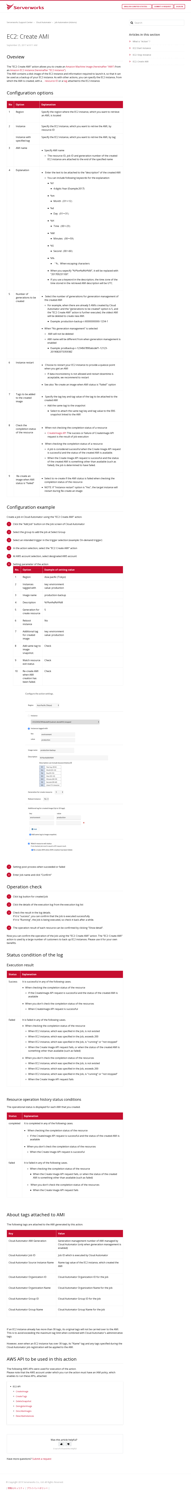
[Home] (25, 7)
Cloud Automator (43, 22)
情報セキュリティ (16, 1488)
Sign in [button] (179, 6)
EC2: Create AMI (140, 61)
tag (65, 81)
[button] (61, 1444)
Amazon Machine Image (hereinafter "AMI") (90, 66)
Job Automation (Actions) (66, 22)
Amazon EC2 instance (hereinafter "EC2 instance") (38, 70)
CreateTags (21, 1396)
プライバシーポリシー (37, 1488)
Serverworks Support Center (20, 22)
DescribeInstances (25, 1416)
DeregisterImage (24, 1406)
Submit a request (162, 6)
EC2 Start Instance (142, 48)
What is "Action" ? (141, 41)
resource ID (51, 81)
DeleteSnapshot (23, 1401)
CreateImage (22, 1391)
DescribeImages (23, 1411)
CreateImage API (56, 433)
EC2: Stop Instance (142, 54)
